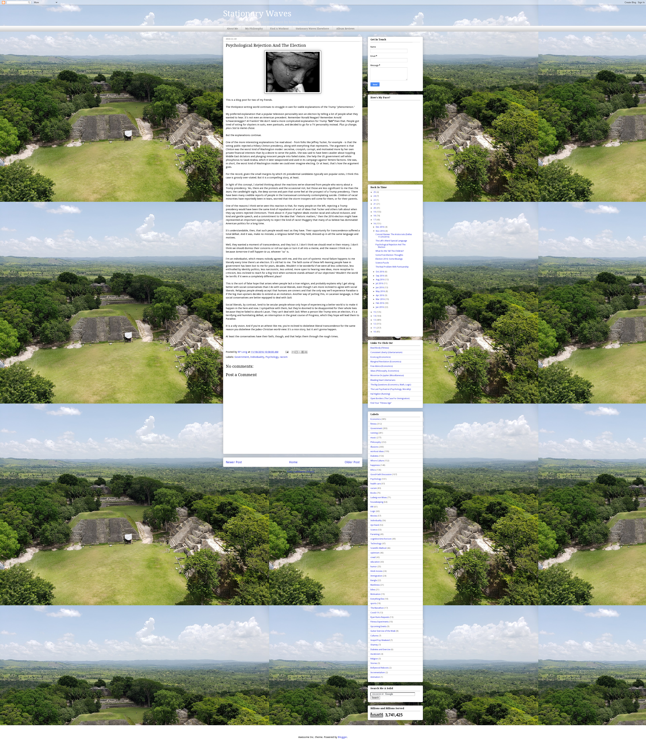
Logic (372, 511)
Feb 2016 (380, 303)
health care (375, 484)
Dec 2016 (380, 227)
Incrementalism (377, 672)
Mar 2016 (380, 299)
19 (374, 212)
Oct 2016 (380, 272)
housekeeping (376, 502)
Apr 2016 (380, 295)
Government (242, 356)
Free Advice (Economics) (381, 366)
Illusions (374, 447)
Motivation (375, 594)
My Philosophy (254, 28)
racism (284, 356)
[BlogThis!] (296, 352)
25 (374, 192)
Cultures (374, 636)
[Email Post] (286, 351)
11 (374, 328)
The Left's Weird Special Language (391, 241)
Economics (375, 419)
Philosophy (375, 442)
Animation (375, 677)
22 (374, 200)
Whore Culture (377, 461)
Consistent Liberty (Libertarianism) (386, 352)
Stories (373, 663)
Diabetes (374, 456)
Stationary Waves (257, 13)
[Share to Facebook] (302, 352)
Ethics (373, 470)
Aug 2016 (380, 279)
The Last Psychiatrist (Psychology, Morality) (390, 389)
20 (374, 208)
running (374, 433)
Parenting (374, 534)
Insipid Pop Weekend (380, 640)
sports (373, 603)
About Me (232, 28)
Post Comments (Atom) (300, 471)
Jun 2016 (380, 287)
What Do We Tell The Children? (389, 251)
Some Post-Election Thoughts (389, 255)
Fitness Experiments (379, 622)
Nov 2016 (380, 231)
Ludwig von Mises (378, 497)
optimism (374, 553)
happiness (375, 465)
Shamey (374, 645)
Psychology (271, 356)
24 (374, 196)
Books (373, 493)
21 (374, 204)
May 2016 (380, 291)
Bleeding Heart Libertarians (382, 380)
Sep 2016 (380, 276)
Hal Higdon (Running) (380, 394)
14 (374, 316)
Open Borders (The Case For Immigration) (389, 398)
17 (374, 220)
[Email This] (293, 352)
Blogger (342, 737)
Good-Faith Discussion (381, 474)
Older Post (352, 462)
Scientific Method (378, 548)
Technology (375, 543)
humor (373, 566)
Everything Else (377, 599)
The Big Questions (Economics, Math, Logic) (390, 385)
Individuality (257, 356)
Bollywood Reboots (379, 668)
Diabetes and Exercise (380, 649)
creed (372, 557)
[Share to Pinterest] (306, 352)
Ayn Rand (374, 525)
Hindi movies (376, 571)
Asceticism (375, 654)
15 (374, 312)
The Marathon (377, 608)
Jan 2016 (380, 307)
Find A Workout (279, 28)
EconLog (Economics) (380, 357)
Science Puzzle (382, 263)
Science (373, 530)
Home (293, 462)
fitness (373, 424)
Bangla (373, 580)
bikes (372, 589)
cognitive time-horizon (380, 539)
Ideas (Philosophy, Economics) (384, 371)
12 (374, 324)
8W (371, 507)
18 (374, 216)
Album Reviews (345, 28)
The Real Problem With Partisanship (392, 267)
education (375, 562)
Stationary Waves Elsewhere (312, 28)
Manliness (375, 585)
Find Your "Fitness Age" (381, 403)
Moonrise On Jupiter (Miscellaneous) (387, 375)
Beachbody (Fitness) (379, 348)
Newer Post (234, 462)
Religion (374, 659)
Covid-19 (374, 613)
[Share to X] (299, 352)
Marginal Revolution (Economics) (385, 361)
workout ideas (377, 451)
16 (374, 223)
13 (374, 320)
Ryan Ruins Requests (379, 617)
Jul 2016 (380, 283)
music (373, 437)
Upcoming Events (378, 626)
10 (374, 332)
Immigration (376, 576)
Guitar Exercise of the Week (383, 631)
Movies (373, 516)
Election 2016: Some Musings (389, 259)
